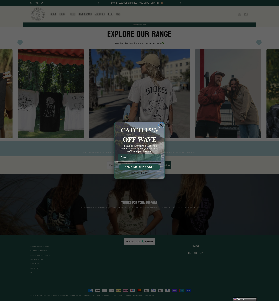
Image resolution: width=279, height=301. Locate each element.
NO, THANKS (139, 173)
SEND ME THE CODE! (139, 167)
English (240, 299)
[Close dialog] (161, 125)
